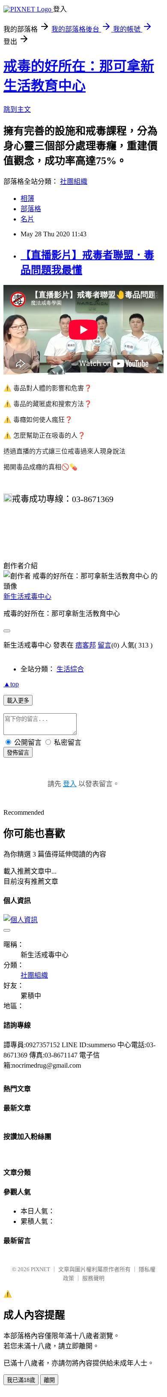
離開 (49, 1380)
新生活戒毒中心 (27, 596)
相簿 (27, 198)
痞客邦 (85, 645)
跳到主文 (17, 109)
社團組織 (73, 181)
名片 (27, 219)
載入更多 (18, 700)
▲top (11, 684)
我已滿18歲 (21, 1380)
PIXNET (40, 1269)
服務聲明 (93, 1278)
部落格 (31, 208)
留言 (104, 645)
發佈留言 (18, 752)
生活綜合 (70, 669)
